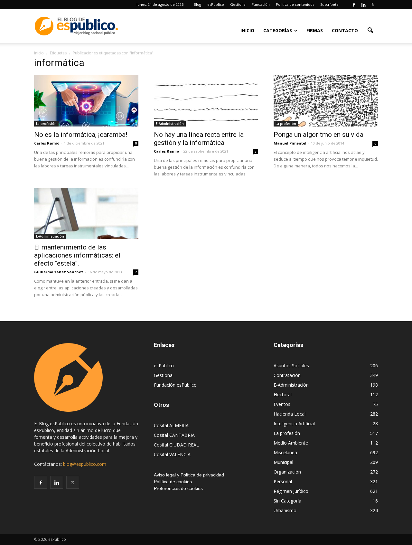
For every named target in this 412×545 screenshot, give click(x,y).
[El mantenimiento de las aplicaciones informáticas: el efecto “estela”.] (86, 213)
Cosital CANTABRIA (174, 435)
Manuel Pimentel (290, 143)
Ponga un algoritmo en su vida (318, 134)
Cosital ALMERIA (171, 425)
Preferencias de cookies (178, 488)
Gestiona (238, 4)
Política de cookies (173, 481)
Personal (283, 481)
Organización (287, 472)
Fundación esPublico (175, 385)
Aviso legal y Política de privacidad (189, 474)
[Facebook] (354, 4)
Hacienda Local (289, 414)
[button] (370, 30)
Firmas (314, 30)
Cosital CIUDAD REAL (176, 445)
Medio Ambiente (291, 443)
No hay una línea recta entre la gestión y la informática (199, 138)
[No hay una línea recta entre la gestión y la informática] (206, 101)
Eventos (282, 404)
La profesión (46, 123)
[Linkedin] (363, 4)
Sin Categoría (287, 501)
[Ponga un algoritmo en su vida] (326, 101)
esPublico (215, 4)
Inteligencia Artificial (294, 423)
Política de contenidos (295, 4)
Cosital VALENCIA (172, 454)
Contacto (345, 30)
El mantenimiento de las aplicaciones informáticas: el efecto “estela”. (77, 255)
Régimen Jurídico (291, 491)
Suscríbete (329, 4)
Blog (197, 4)
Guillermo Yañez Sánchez (58, 271)
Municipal (283, 462)
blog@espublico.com (84, 464)
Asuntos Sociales (291, 365)
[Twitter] (373, 4)
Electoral (283, 394)
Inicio (247, 30)
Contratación (287, 375)
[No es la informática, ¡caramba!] (86, 101)
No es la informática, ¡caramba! (80, 134)
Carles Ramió (46, 143)
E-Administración (170, 123)
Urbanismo (285, 510)
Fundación (261, 4)
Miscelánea (285, 452)
